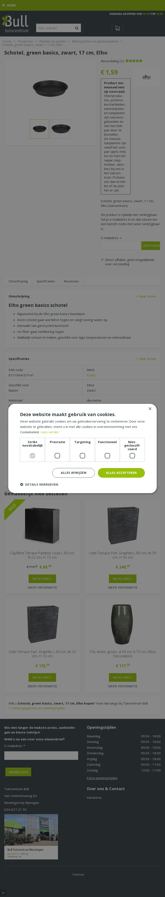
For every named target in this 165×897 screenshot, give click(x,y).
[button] (39, 484)
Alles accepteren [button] (121, 473)
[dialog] (82, 448)
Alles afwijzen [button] (74, 473)
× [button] (149, 409)
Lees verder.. (50, 432)
